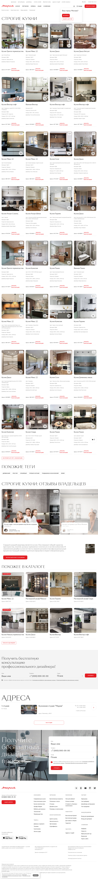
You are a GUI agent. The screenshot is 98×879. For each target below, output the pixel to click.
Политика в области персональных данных (77, 855)
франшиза (13, 2)
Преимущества (38, 814)
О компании (84, 824)
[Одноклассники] (81, 788)
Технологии (37, 811)
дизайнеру (29, 2)
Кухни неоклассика (39, 804)
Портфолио (53, 795)
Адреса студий (69, 833)
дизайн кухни (8, 848)
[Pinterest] (90, 788)
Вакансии (84, 836)
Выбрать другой (67, 19)
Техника (36, 826)
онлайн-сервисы (66, 2)
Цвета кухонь (53, 819)
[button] (79, 6)
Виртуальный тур (86, 833)
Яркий (62, 473)
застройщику (21, 2)
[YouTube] (85, 788)
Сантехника (37, 829)
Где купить (68, 829)
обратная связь (47, 2)
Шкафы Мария (38, 806)
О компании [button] (46, 6)
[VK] (76, 788)
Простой (15, 473)
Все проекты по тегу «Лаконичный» (13, 458)
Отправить (91, 675)
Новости (83, 831)
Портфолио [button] (25, 6)
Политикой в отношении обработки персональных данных (14, 875)
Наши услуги (68, 811)
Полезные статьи (55, 801)
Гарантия (68, 823)
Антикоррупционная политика (74, 858)
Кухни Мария (37, 795)
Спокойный (23, 473)
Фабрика (83, 828)
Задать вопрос (8, 802)
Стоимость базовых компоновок (71, 804)
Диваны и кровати (39, 824)
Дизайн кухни (53, 806)
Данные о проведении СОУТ (41, 852)
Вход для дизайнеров (87, 816)
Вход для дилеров (86, 812)
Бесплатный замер (70, 818)
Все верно (66, 15)
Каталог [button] (17, 6)
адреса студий (56, 2)
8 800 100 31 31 (92, 2)
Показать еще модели (9, 642)
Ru (83, 1)
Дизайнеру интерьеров (88, 804)
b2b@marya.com (71, 849)
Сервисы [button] (33, 6)
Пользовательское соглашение (75, 852)
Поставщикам (85, 806)
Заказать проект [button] (90, 6)
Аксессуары (37, 831)
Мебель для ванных (39, 809)
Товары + (36, 820)
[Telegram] (94, 788)
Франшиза (84, 799)
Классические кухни (40, 801)
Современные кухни (40, 799)
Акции (39, 6)
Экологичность (54, 821)
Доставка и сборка (70, 820)
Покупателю (68, 795)
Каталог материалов (55, 814)
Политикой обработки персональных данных (68, 680)
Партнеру (83, 795)
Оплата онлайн (69, 801)
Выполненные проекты (56, 799)
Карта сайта (84, 838)
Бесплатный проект (71, 815)
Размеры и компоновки (56, 809)
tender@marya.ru (38, 849)
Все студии (49, 722)
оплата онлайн (37, 2)
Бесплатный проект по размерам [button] (15, 557)
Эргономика (53, 824)
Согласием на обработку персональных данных (44, 680)
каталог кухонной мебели (17, 848)
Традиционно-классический (50, 473)
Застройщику (85, 801)
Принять (36, 875)
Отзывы (52, 804)
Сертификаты (53, 826)
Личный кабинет (70, 799)
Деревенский (6, 473)
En (85, 1)
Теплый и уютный (34, 473)
